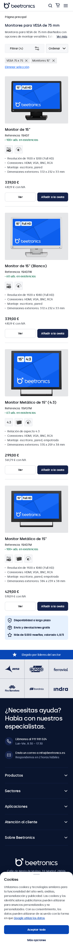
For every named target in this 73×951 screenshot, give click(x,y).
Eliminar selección (17, 67)
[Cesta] (57, 5)
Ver (20, 197)
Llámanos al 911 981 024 (31, 739)
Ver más (62, 36)
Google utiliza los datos (29, 918)
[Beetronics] (19, 5)
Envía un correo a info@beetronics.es (40, 752)
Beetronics (22, 860)
